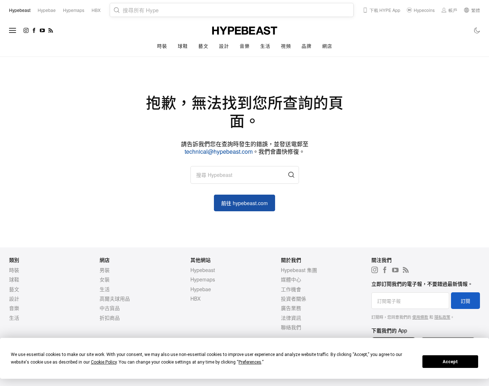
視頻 (286, 45)
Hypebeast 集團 (299, 269)
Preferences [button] (250, 362)
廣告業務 (291, 307)
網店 (327, 45)
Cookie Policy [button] (104, 362)
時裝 (162, 45)
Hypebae (200, 289)
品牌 (306, 45)
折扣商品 (110, 317)
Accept (450, 361)
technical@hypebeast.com (219, 151)
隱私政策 (442, 317)
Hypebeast (202, 269)
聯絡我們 (291, 327)
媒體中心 (291, 279)
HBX (195, 298)
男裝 (105, 269)
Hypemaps (202, 279)
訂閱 (465, 300)
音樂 (244, 45)
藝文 (203, 45)
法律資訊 (291, 317)
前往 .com (244, 203)
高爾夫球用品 (115, 298)
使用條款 (420, 317)
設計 (224, 45)
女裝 (105, 279)
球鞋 (182, 45)
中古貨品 (110, 307)
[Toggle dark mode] (477, 30)
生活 (265, 45)
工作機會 (291, 289)
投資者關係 (293, 298)
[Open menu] (12, 30)
